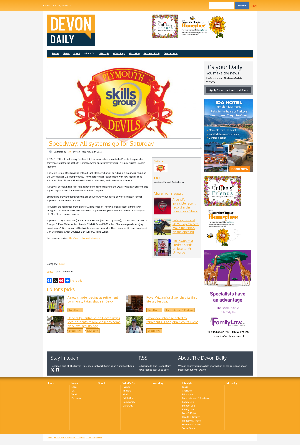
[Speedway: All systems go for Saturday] (161, 168)
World (74, 394)
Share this (76, 280)
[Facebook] (49, 280)
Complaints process (94, 437)
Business (76, 398)
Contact (50, 437)
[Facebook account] (57, 370)
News (66, 53)
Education (92, 330)
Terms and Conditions (75, 437)
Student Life (188, 405)
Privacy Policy (60, 437)
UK (73, 390)
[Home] (97, 30)
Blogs (185, 386)
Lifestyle (104, 53)
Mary (69, 151)
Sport (76, 53)
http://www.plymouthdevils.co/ (84, 237)
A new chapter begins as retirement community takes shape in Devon (93, 299)
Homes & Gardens (192, 424)
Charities (187, 390)
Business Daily (151, 53)
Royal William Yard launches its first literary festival (171, 299)
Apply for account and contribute (228, 90)
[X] (55, 280)
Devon (181, 182)
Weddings (119, 53)
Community (128, 401)
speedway (158, 182)
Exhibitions (128, 398)
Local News (75, 309)
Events (126, 386)
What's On (89, 53)
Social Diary (188, 428)
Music (125, 394)
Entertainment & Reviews (179, 309)
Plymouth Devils (170, 182)
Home (55, 53)
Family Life (188, 401)
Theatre (126, 390)
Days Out (127, 405)
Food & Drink (189, 413)
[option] (202, 26)
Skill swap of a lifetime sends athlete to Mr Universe (182, 246)
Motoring (134, 53)
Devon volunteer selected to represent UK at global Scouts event (172, 320)
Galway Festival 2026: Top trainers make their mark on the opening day (185, 228)
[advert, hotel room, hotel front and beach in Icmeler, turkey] (228, 135)
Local (74, 386)
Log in (254, 5)
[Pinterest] (61, 280)
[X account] (52, 370)
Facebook (128, 365)
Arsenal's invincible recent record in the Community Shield (185, 205)
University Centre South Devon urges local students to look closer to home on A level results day (94, 322)
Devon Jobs (171, 53)
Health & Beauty (191, 416)
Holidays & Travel (191, 420)
